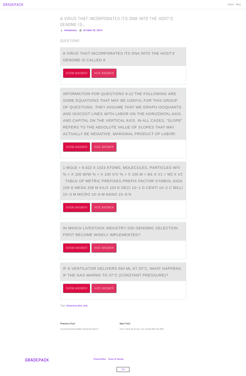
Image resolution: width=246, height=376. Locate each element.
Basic (80, 305)
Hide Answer (104, 73)
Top (123, 369)
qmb (85, 305)
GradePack (13, 4)
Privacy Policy (100, 359)
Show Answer (76, 73)
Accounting (71, 305)
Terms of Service (116, 359)
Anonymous (70, 30)
